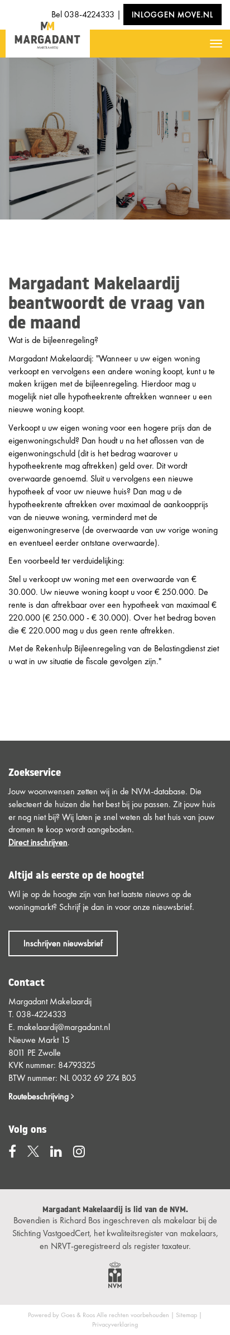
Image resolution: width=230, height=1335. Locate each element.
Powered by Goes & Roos (61, 1314)
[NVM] (115, 1273)
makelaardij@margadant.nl (63, 1027)
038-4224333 (89, 14)
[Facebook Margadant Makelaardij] (12, 1151)
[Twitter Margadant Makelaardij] (33, 1151)
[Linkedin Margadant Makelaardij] (56, 1151)
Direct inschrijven (38, 842)
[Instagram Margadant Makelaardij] (79, 1151)
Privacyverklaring (115, 1324)
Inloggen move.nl (172, 14)
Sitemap (186, 1314)
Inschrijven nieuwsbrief (63, 943)
